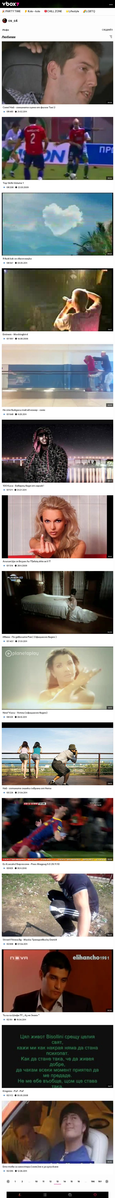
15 (72, 1181)
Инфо (5, 29)
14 (64, 1181)
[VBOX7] (10, 4)
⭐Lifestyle (72, 11)
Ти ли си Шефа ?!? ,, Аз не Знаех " (21, 1015)
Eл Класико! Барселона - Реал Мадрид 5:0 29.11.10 (31, 863)
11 (43, 1181)
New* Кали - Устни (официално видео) (25, 712)
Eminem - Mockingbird (15, 334)
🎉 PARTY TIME (11, 11)
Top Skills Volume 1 (13, 182)
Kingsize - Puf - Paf (13, 1090)
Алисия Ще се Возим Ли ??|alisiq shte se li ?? (27, 561)
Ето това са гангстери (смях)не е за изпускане (30, 1166)
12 (50, 1181)
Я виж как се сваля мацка (17, 258)
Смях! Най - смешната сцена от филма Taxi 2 (29, 107)
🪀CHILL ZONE (53, 11)
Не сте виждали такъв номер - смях (24, 409)
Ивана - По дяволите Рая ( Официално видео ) (30, 636)
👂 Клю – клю (32, 11)
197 (100, 1181)
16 (79, 1181)
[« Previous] (8, 1181)
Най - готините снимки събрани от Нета (27, 788)
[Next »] (106, 1181)
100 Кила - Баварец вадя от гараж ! (23, 485)
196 (93, 1181)
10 (36, 1181)
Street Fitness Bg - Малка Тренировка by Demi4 (30, 939)
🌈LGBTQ (89, 11)
